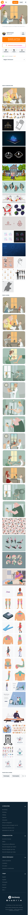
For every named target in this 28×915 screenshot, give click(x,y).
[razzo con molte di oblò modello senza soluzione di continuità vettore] (8, 311)
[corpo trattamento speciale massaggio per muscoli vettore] (7, 873)
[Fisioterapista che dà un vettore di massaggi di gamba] (13, 506)
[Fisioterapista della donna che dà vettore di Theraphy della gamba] (13, 404)
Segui (23, 34)
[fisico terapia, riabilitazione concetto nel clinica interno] (13, 107)
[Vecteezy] (2, 2)
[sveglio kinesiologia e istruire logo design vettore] (8, 640)
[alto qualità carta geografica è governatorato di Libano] (8, 335)
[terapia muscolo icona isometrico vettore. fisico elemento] (8, 724)
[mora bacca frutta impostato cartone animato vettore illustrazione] (8, 234)
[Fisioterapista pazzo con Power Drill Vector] (13, 353)
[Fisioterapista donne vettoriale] (13, 591)
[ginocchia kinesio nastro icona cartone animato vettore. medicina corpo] (8, 676)
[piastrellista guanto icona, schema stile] (8, 136)
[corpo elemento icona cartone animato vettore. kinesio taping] (8, 700)
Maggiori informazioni (8, 58)
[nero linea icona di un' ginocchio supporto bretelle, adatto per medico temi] (8, 894)
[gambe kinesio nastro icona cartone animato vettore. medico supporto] (8, 664)
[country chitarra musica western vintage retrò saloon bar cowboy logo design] (13, 166)
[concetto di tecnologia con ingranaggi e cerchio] (13, 209)
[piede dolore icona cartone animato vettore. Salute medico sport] (8, 748)
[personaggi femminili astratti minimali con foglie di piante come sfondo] (13, 198)
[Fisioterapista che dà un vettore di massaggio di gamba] (13, 489)
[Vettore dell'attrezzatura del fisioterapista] (13, 608)
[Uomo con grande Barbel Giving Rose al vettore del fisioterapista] (13, 540)
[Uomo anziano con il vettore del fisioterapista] (13, 625)
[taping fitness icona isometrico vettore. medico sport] (8, 712)
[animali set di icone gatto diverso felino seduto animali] (8, 287)
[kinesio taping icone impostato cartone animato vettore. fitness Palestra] (8, 883)
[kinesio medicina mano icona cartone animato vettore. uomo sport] (8, 796)
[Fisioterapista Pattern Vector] (13, 574)
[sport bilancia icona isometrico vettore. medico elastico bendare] (8, 688)
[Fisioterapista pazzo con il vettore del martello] (13, 387)
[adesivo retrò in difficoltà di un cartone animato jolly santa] (7, 221)
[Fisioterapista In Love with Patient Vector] (13, 523)
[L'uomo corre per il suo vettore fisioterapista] (13, 421)
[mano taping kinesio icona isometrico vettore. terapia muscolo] (8, 760)
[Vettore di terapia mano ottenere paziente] (13, 455)
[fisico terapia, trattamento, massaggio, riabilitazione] (13, 114)
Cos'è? (14, 56)
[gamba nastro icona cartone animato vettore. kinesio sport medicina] (8, 808)
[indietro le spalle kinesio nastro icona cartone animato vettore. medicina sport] (8, 820)
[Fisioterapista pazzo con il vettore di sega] (13, 95)
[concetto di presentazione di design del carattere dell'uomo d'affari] (8, 323)
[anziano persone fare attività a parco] (13, 183)
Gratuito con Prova (14, 39)
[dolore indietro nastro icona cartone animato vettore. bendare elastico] (8, 736)
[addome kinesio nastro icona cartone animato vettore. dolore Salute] (8, 784)
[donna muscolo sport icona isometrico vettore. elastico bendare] (8, 772)
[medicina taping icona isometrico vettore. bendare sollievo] (18, 819)
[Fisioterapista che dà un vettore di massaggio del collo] (13, 438)
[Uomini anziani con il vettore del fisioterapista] (13, 472)
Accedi (21, 2)
